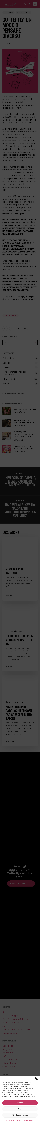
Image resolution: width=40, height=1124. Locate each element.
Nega (20, 1109)
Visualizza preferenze (20, 1115)
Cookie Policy (10, 1120)
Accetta (20, 1103)
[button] (37, 1078)
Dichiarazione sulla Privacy (24, 1120)
